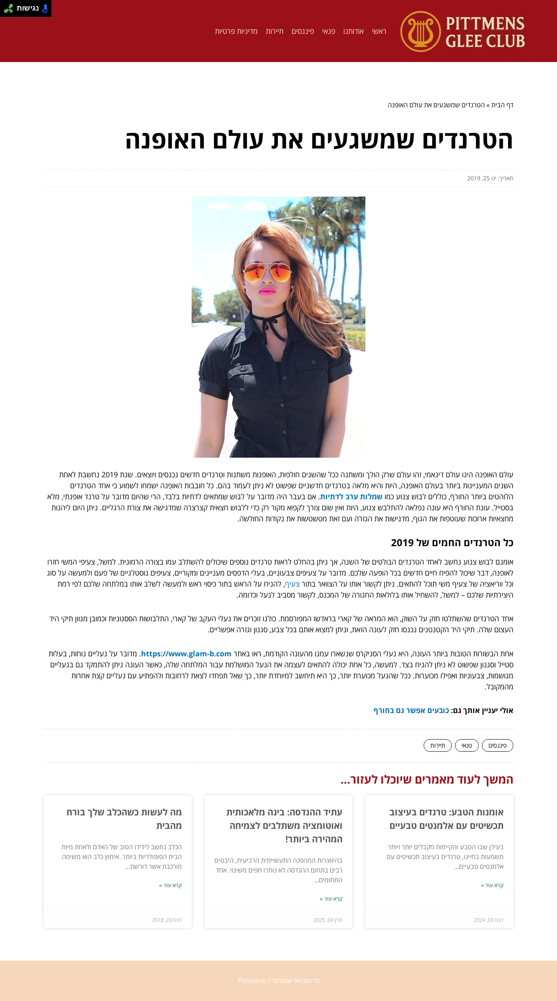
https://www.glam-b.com (186, 653)
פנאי (328, 31)
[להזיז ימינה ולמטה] (11, 11)
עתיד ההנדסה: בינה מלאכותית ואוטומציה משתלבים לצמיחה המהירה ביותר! (284, 825)
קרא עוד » (492, 885)
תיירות (274, 31)
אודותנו (353, 31)
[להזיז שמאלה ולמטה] (6, 11)
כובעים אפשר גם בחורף (411, 710)
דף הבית (502, 104)
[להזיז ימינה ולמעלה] (11, 6)
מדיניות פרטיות (236, 31)
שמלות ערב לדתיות (351, 496)
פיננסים (303, 31)
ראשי (379, 31)
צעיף (292, 584)
